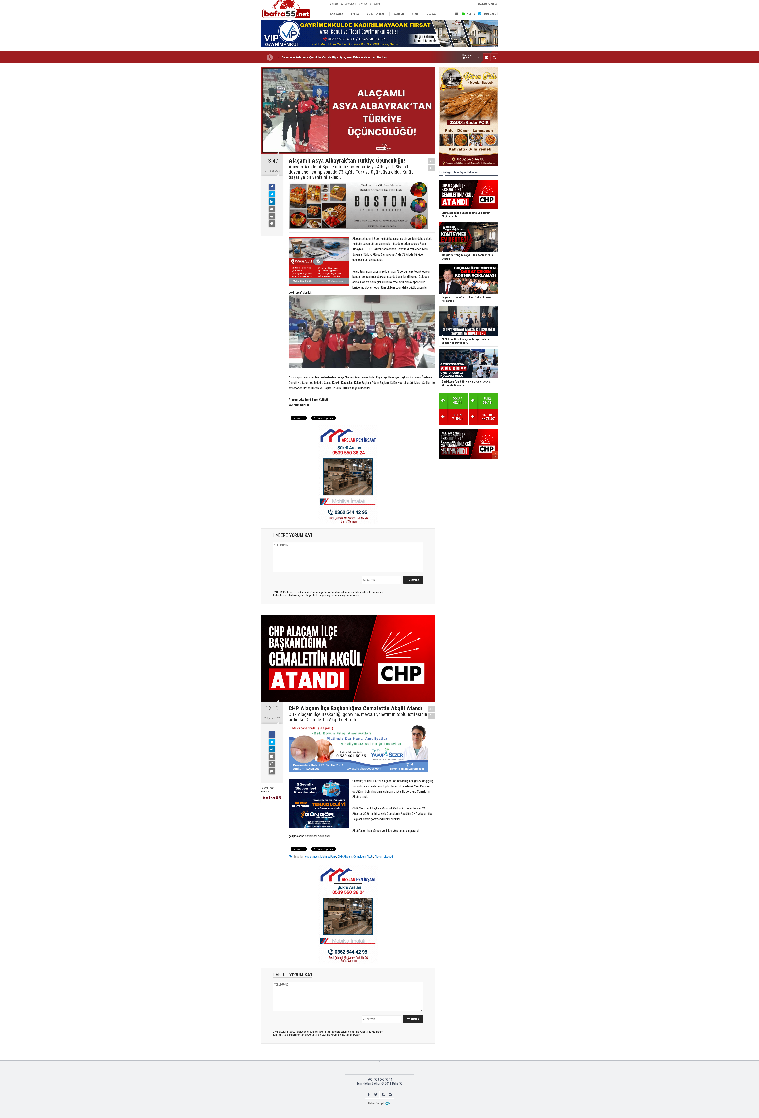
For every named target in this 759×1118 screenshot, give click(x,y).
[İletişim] (486, 57)
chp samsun (312, 856)
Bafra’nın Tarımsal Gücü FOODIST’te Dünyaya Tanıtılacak (320, 57)
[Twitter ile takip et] (376, 1094)
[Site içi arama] (494, 57)
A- (431, 168)
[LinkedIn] (272, 201)
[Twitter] (272, 194)
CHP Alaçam (345, 856)
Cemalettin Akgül (363, 856)
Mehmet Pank (328, 856)
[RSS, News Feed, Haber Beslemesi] (383, 1094)
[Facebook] (272, 187)
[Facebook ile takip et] (368, 1094)
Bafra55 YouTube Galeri (343, 3)
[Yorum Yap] (272, 223)
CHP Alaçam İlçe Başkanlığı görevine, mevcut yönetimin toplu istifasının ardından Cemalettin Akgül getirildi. (358, 717)
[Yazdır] (272, 216)
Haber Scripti (376, 1103)
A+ (431, 161)
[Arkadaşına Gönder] (272, 209)
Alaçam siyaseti (384, 856)
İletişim (376, 3)
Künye (364, 3)
